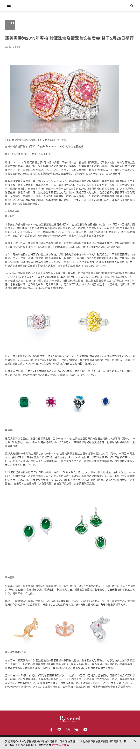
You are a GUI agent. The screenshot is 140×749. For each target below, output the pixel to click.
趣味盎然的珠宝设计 (15, 651)
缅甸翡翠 (10, 577)
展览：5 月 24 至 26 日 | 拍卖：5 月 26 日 (27, 153)
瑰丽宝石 (10, 430)
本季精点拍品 (12, 211)
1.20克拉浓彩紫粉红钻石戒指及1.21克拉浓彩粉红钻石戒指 (35, 140)
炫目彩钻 (10, 215)
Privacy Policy (60, 744)
